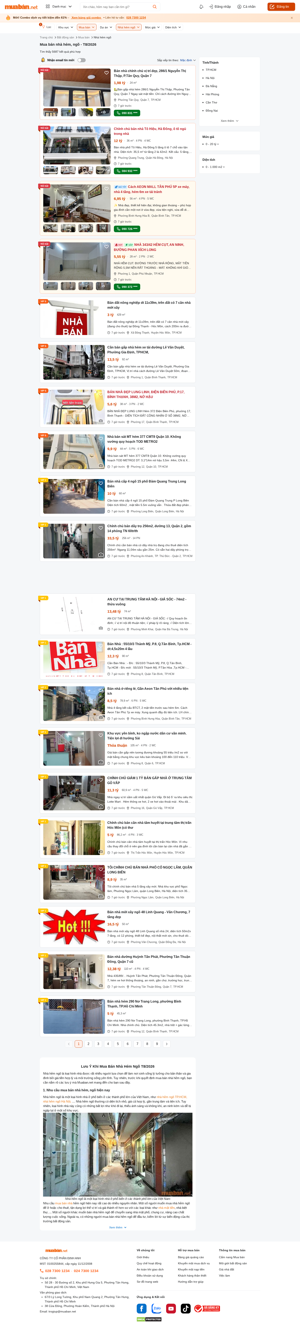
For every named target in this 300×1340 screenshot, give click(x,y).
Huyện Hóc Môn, (161, 332)
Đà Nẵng (211, 86)
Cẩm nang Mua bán (232, 1257)
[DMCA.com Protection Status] (149, 1320)
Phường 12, (138, 466)
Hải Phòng (212, 94)
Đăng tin (283, 6)
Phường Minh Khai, (142, 629)
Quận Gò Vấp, (154, 808)
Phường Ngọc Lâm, (142, 897)
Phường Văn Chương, (144, 942)
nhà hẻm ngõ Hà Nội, (57, 1101)
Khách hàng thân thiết (192, 1275)
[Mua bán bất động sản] (21, 6)
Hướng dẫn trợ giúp (190, 1281)
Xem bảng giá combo (86, 17)
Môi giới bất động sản (233, 1263)
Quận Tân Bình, (154, 674)
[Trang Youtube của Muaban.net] (171, 1309)
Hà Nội (169, 157)
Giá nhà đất (226, 1269)
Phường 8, (137, 674)
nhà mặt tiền (166, 1207)
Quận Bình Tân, (160, 215)
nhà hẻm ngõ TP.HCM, (172, 1097)
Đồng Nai (212, 110)
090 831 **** (129, 113)
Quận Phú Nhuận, (142, 273)
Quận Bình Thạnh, (155, 377)
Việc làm (224, 1275)
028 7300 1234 (136, 17)
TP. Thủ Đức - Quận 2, (168, 556)
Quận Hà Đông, (155, 157)
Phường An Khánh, (142, 556)
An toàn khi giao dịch (150, 1269)
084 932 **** (129, 171)
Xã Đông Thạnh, (140, 332)
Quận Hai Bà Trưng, (167, 629)
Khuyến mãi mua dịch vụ (194, 1263)
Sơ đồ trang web (147, 1281)
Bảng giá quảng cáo (191, 1257)
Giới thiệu (143, 1257)
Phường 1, (124, 273)
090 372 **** (129, 286)
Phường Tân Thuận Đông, (146, 986)
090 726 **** (129, 229)
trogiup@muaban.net (62, 1311)
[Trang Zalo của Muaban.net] (156, 1309)
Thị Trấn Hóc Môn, (142, 852)
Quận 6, (149, 763)
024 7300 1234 (86, 1271)
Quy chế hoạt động (149, 1263)
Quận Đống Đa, (168, 942)
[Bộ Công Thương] (207, 1312)
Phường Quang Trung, (131, 157)
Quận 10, (151, 466)
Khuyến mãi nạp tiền (191, 1269)
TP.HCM (156, 99)
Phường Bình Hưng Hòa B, (134, 215)
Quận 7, (145, 99)
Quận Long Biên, (165, 511)
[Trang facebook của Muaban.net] (142, 1309)
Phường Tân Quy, (128, 99)
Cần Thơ (211, 102)
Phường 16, (138, 808)
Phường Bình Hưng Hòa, (146, 718)
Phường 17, (138, 422)
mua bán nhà (63, 1203)
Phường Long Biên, (142, 511)
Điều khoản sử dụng (150, 1275)
